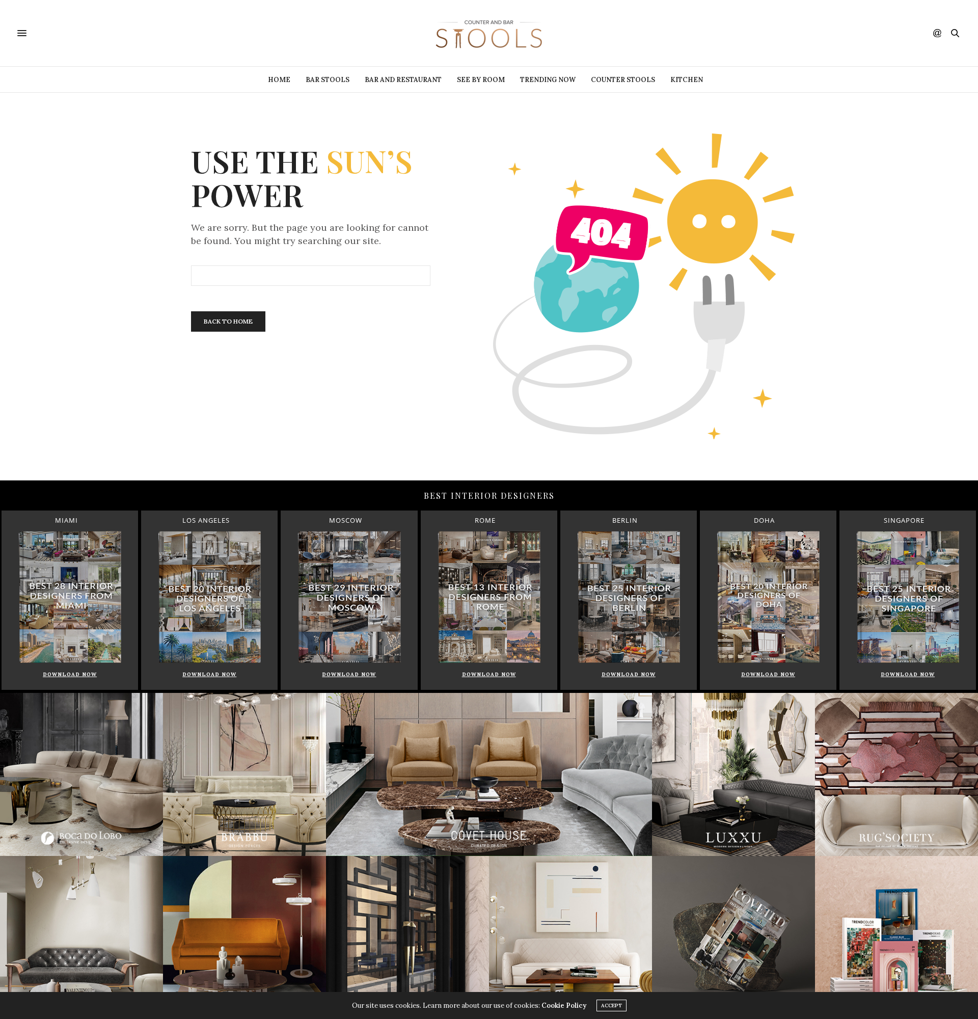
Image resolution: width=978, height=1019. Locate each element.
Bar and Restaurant (403, 79)
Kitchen (686, 79)
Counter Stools (623, 79)
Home (279, 79)
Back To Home (228, 321)
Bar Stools (327, 79)
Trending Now (548, 79)
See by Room (481, 79)
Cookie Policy (563, 1005)
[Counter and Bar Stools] (489, 33)
